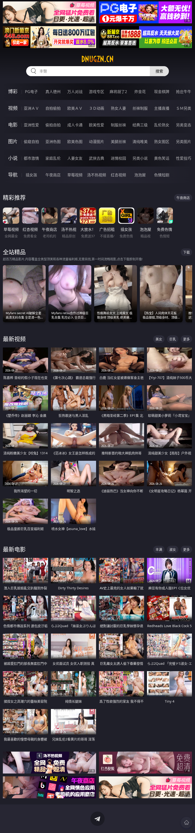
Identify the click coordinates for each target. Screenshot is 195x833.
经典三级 (140, 125)
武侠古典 (96, 158)
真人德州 (53, 91)
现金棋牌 (161, 91)
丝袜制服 (140, 108)
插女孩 (31, 175)
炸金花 (140, 91)
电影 (13, 125)
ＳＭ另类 (183, 108)
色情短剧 (161, 175)
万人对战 (75, 91)
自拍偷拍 (53, 108)
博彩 (13, 91)
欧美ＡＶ (75, 108)
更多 (186, 339)
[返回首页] (186, 822)
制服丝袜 (118, 125)
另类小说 (140, 158)
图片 (13, 141)
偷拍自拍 (53, 125)
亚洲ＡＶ (31, 108)
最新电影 (14, 549)
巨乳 (172, 339)
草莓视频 (75, 175)
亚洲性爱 (31, 125)
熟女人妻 (118, 108)
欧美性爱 (96, 125)
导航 (13, 175)
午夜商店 (53, 175)
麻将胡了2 (118, 91)
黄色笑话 (161, 158)
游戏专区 (96, 91)
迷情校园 (118, 158)
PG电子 (31, 91)
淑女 (172, 549)
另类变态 (183, 125)
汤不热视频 (96, 175)
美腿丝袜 (118, 141)
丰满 (159, 549)
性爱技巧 (183, 158)
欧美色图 (75, 141)
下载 (186, 252)
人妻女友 (75, 158)
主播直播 (161, 108)
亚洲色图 (53, 141)
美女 (159, 339)
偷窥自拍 (31, 141)
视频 (13, 108)
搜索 (159, 71)
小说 (13, 158)
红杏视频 (118, 175)
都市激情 (31, 158)
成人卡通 (75, 125)
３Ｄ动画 (96, 108)
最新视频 (14, 339)
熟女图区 (161, 141)
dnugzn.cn (97, 59)
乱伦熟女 (161, 125)
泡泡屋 (140, 175)
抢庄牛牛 (183, 91)
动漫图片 (96, 141)
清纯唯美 (140, 141)
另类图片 (183, 141)
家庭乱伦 (53, 158)
